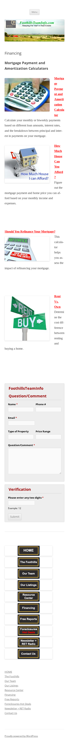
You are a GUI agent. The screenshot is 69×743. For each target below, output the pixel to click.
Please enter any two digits (26, 497)
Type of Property (18, 431)
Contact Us (11, 713)
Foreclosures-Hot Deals (18, 704)
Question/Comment (21, 445)
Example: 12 (14, 508)
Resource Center (14, 690)
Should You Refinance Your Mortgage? (30, 231)
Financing (10, 694)
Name (13, 404)
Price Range (43, 431)
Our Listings (11, 685)
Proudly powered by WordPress (21, 736)
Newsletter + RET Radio (18, 708)
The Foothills (12, 676)
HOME (8, 671)
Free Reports (12, 699)
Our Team (10, 681)
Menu (34, 12)
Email (12, 418)
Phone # (41, 404)
